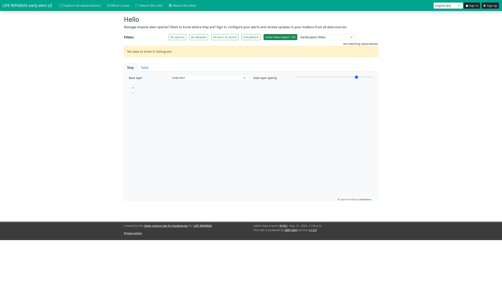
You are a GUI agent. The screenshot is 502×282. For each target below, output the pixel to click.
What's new (119, 5)
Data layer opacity (265, 78)
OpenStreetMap (348, 199)
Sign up (491, 5)
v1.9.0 (313, 230)
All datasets (198, 37)
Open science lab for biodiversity (166, 226)
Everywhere (251, 37)
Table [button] (144, 67)
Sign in (473, 5)
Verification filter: (313, 37)
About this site (150, 5)
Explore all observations (82, 5)
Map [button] (130, 67)
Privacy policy (133, 233)
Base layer (135, 78)
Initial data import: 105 (280, 37)
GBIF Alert (291, 230)
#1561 (283, 226)
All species (177, 37)
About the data (184, 5)
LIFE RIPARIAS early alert (25, 5)
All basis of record (225, 37)
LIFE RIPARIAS (202, 226)
